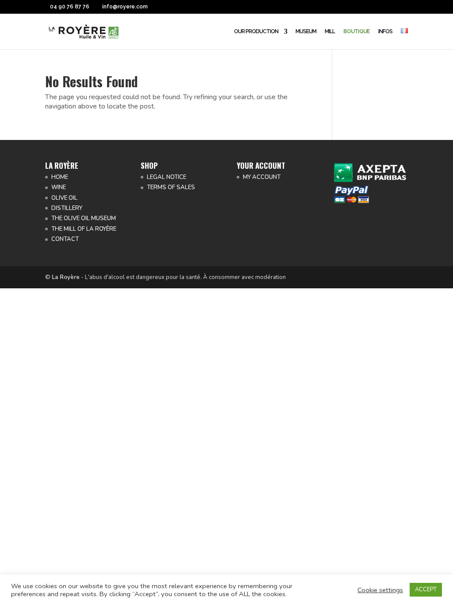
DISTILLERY (66, 208)
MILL (330, 31)
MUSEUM (306, 31)
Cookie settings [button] (380, 590)
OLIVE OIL (64, 198)
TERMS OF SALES (171, 187)
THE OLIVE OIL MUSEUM (83, 218)
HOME (59, 177)
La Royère (66, 277)
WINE (58, 187)
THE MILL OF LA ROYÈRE (83, 229)
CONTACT (65, 239)
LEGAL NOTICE (166, 177)
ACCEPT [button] (426, 589)
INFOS (385, 31)
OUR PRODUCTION (256, 31)
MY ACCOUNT (261, 177)
